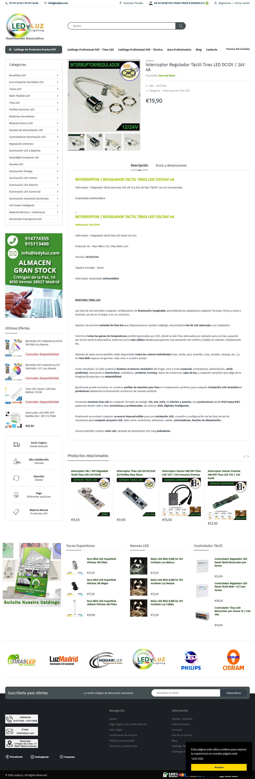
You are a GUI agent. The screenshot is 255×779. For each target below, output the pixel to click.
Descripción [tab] (139, 165)
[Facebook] (15, 756)
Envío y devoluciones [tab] (171, 165)
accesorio (119, 416)
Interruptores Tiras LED (176, 90)
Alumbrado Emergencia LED (25, 219)
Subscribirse (233, 693)
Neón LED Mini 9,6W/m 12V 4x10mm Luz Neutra (167, 581)
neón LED (110, 431)
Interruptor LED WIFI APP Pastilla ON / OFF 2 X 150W (41, 414)
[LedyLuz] (24, 25)
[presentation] (244, 456)
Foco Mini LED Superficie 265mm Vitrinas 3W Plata (102, 602)
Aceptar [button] (219, 767)
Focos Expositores (80, 546)
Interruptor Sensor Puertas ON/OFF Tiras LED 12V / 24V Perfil (224, 474)
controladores (182, 420)
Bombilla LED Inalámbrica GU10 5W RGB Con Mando (44, 343)
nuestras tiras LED (98, 401)
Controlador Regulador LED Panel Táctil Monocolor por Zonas (231, 562)
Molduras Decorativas (21, 116)
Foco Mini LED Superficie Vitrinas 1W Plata (101, 560)
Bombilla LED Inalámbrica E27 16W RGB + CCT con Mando (43, 366)
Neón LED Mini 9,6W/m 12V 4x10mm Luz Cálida (167, 602)
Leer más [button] (197, 758)
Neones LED (139, 546)
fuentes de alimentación (206, 420)
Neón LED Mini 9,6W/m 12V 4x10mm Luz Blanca (167, 560)
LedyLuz (150, 60)
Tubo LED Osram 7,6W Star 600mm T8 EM (41, 390)
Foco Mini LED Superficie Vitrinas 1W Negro (101, 581)
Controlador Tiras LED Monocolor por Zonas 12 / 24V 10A (232, 611)
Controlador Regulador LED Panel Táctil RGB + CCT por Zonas (231, 587)
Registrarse (225, 3)
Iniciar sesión (242, 3)
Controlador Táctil (208, 546)
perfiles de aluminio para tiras (142, 387)
